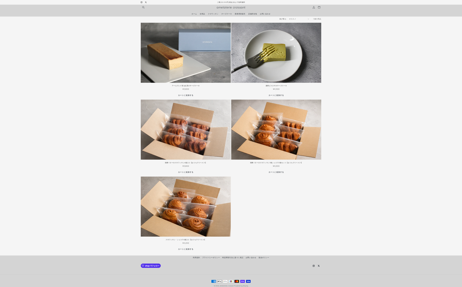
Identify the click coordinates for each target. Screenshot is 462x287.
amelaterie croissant (227, 286)
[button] (143, 7)
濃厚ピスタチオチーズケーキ (276, 86)
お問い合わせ (251, 257)
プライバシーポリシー (211, 257)
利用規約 (196, 257)
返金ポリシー (264, 257)
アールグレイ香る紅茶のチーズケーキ (186, 86)
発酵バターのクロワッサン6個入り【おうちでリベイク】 (186, 163)
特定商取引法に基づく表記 (232, 257)
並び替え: (283, 19)
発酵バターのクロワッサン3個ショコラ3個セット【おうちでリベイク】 (276, 163)
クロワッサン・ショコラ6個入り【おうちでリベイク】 (186, 240)
